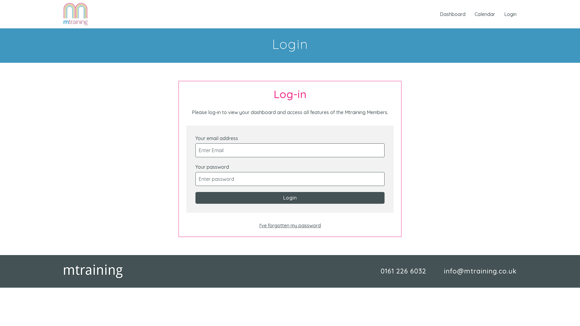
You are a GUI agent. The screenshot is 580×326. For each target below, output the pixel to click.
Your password (212, 167)
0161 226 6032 (403, 271)
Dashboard (453, 14)
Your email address (216, 138)
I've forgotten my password (290, 225)
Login (510, 14)
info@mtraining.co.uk (480, 271)
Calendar (485, 14)
